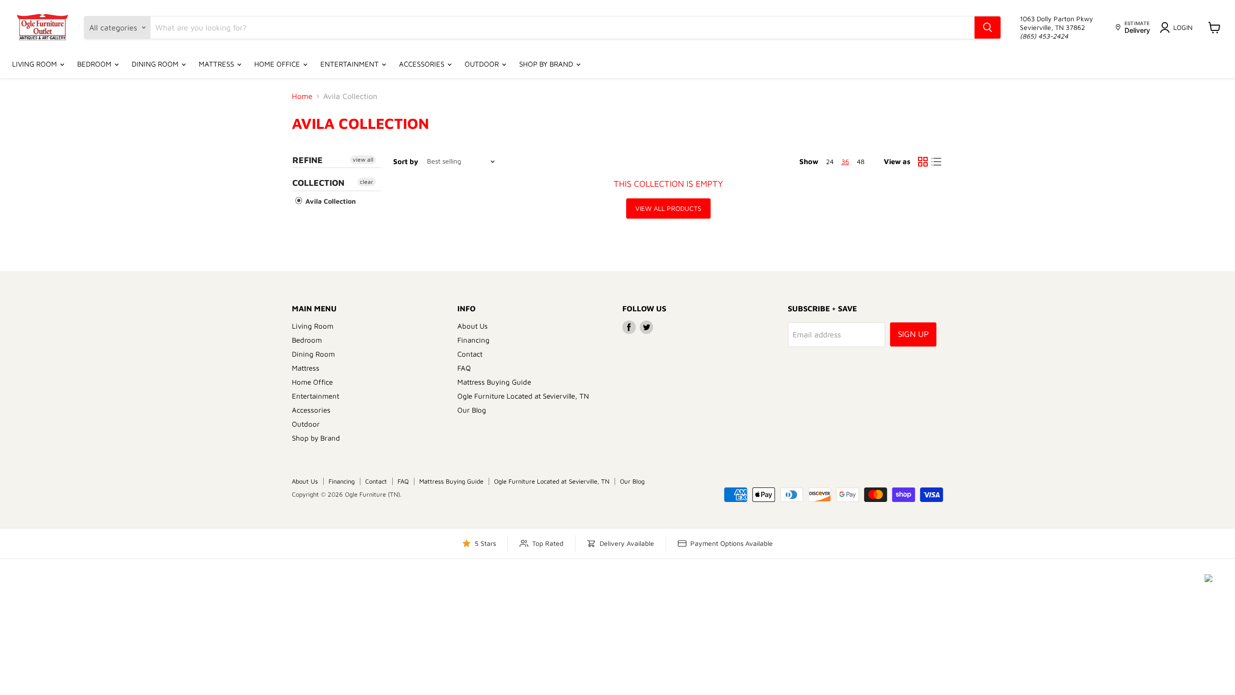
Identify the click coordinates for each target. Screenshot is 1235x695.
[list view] (936, 161)
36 (845, 161)
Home (302, 96)
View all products (668, 208)
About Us (472, 326)
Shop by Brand (547, 64)
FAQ (464, 368)
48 (860, 161)
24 (830, 161)
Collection (318, 183)
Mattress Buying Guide (494, 382)
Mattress (217, 64)
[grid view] (923, 161)
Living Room (35, 64)
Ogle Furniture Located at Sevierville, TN (523, 396)
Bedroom (95, 64)
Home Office (278, 64)
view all (363, 159)
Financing (473, 340)
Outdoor (483, 64)
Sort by (405, 161)
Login (1183, 27)
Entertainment (350, 64)
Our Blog (471, 410)
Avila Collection (329, 201)
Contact (469, 354)
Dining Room (156, 64)
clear (366, 181)
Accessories (422, 64)
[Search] (987, 27)
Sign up (913, 334)
